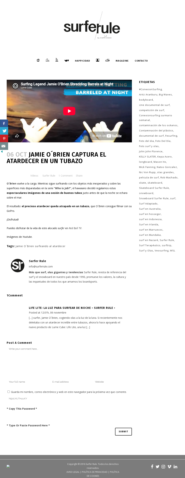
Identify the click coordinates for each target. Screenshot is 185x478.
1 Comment (66, 175)
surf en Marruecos (151, 229)
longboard (145, 161)
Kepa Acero (164, 156)
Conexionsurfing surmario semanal (155, 118)
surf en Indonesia (150, 219)
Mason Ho (160, 161)
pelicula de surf (149, 177)
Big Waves (165, 94)
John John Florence (151, 151)
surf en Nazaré (148, 240)
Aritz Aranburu (148, 94)
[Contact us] (4, 146)
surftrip (166, 245)
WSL (172, 250)
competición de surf (151, 110)
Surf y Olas (146, 250)
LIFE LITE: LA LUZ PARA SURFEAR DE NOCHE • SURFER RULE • (72, 308)
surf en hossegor (150, 214)
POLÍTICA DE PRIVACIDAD (94, 472)
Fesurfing (171, 135)
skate (142, 182)
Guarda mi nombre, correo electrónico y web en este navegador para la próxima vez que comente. (69, 392)
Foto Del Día (163, 141)
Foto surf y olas (149, 146)
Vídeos (34, 175)
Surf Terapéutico (149, 245)
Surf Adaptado (148, 203)
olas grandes (165, 172)
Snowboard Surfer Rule (154, 198)
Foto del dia (146, 141)
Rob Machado (169, 177)
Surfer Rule (48, 175)
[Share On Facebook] (4, 123)
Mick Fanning (147, 167)
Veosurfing (162, 250)
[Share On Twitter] (4, 131)
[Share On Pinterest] (4, 138)
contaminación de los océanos (158, 125)
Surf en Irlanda (148, 224)
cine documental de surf (154, 105)
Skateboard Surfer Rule (154, 188)
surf (172, 198)
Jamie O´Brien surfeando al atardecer (40, 246)
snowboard (146, 193)
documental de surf (151, 135)
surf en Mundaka (150, 234)
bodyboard (146, 99)
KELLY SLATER (147, 156)
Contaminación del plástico (156, 130)
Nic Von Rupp (147, 172)
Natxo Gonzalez (167, 167)
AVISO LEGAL (72, 472)
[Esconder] (2, 152)
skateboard (155, 182)
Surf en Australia (150, 208)
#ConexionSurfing (150, 89)
